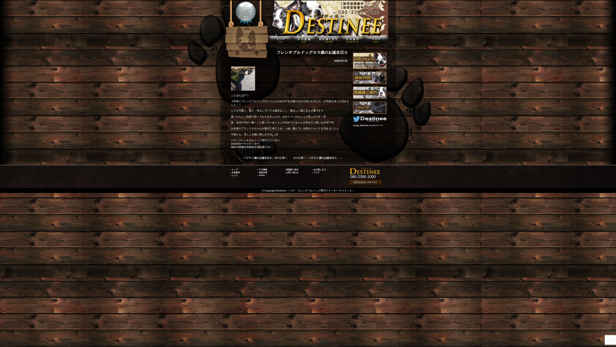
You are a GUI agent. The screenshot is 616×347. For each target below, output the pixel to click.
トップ (235, 169)
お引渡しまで (319, 169)
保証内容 (263, 172)
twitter (262, 175)
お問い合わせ (292, 172)
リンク (235, 175)
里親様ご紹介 (292, 169)
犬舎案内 (236, 172)
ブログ (316, 172)
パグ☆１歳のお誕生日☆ (323, 157)
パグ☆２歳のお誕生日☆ (258, 157)
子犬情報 (263, 169)
